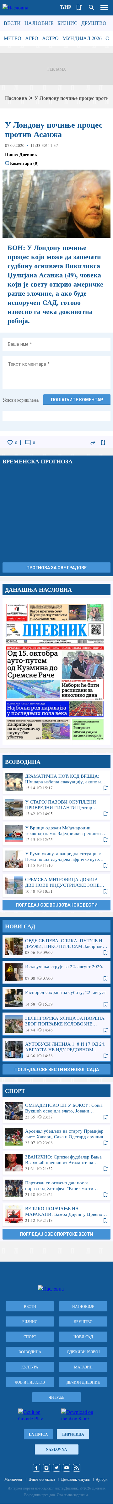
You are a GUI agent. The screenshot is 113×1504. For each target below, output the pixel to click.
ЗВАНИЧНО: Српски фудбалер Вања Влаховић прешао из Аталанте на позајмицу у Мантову (56, 1162)
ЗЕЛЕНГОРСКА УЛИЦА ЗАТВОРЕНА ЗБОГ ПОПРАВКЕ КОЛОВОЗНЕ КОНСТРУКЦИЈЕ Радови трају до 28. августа (56, 1024)
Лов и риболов (30, 1382)
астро (50, 38)
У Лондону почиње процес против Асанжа (54, 129)
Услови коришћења (21, 400)
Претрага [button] (91, 7)
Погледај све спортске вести (56, 1234)
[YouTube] (66, 1468)
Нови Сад (83, 1336)
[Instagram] (46, 1468)
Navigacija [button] (104, 7)
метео (12, 38)
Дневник (28, 154)
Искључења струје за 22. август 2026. (56, 972)
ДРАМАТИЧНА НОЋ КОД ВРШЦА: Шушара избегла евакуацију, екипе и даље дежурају (56, 781)
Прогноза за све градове (56, 567)
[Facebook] (36, 1468)
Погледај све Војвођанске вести (57, 905)
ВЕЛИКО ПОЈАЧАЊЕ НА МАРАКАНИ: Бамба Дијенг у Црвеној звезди (56, 1214)
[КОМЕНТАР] (28, 443)
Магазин (83, 1366)
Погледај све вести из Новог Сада (56, 1069)
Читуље (56, 1397)
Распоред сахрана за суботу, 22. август (56, 998)
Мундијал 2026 (82, 38)
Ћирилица (73, 1434)
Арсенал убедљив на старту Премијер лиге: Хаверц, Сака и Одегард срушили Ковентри (56, 1136)
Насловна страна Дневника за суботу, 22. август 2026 (56, 671)
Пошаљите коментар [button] (77, 399)
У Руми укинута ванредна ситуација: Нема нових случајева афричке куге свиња (56, 859)
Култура (29, 1366)
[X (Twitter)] (56, 1468)
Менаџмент (13, 1479)
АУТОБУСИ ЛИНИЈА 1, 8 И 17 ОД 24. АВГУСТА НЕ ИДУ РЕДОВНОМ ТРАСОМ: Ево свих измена (56, 1049)
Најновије (39, 23)
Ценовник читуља (75, 1479)
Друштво (93, 23)
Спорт (30, 1336)
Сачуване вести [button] (79, 7)
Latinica (38, 1434)
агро (31, 38)
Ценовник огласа (42, 1479)
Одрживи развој (83, 1351)
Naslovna (56, 1449)
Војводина (30, 1351)
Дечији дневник (83, 1382)
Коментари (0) (24, 163)
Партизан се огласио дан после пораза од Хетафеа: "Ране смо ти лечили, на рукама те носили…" (56, 1188)
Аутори (101, 1479)
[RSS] (76, 1468)
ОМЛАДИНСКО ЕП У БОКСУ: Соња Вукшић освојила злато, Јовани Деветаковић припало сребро (56, 1111)
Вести (12, 23)
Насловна (16, 98)
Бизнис (67, 23)
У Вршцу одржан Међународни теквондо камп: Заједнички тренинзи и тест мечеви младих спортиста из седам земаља (56, 833)
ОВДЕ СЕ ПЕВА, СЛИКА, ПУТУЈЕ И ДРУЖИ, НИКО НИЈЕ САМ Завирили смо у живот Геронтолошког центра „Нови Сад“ (56, 946)
